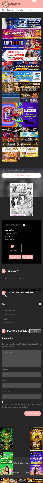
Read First (15, 257)
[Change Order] (6, 296)
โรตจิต (20, 10)
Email (4, 380)
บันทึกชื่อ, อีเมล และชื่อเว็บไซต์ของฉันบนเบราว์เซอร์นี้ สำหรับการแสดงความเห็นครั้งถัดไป (21, 405)
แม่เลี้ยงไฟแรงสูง (19, 170)
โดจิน (14, 233)
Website (5, 391)
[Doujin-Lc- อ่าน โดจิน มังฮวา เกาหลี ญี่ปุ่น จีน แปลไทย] (11, 4)
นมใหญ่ (10, 170)
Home (4, 170)
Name (4, 370)
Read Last (27, 257)
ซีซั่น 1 (4, 304)
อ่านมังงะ (21, 463)
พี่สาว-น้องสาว (7, 10)
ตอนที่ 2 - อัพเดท (9, 310)
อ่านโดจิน (13, 463)
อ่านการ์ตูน (29, 463)
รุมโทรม (30, 10)
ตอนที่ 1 (5, 319)
